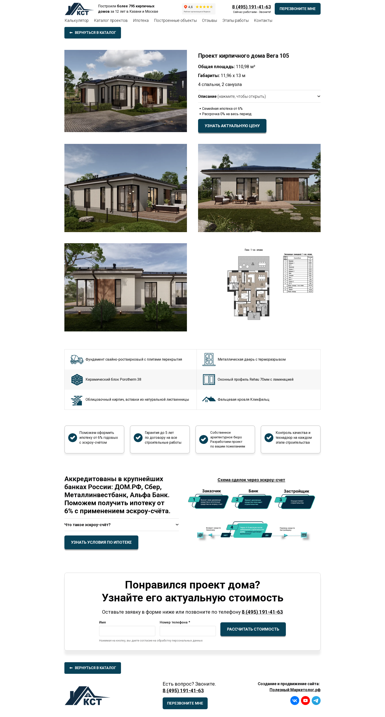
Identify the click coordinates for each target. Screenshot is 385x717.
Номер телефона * (175, 622)
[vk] (294, 700)
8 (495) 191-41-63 (251, 7)
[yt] (305, 700)
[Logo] (80, 9)
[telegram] (316, 700)
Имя (102, 622)
